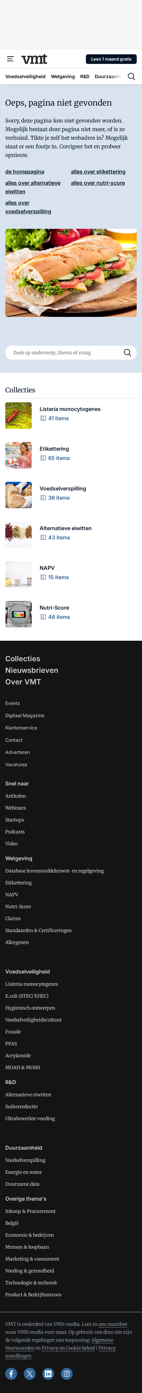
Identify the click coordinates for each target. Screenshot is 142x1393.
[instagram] (67, 1374)
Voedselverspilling (25, 1160)
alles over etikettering (98, 171)
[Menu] (10, 59)
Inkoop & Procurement (30, 1211)
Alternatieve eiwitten (28, 1095)
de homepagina (24, 171)
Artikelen (15, 796)
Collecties (22, 658)
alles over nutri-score (98, 182)
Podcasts (15, 832)
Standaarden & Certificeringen (38, 930)
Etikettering (18, 883)
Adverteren (17, 752)
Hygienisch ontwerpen (30, 1008)
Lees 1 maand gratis (111, 59)
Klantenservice (21, 727)
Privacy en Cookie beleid (68, 1348)
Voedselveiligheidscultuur (33, 1020)
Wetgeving (18, 858)
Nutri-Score (18, 907)
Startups (14, 820)
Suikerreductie (21, 1107)
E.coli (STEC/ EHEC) (27, 996)
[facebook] (11, 1374)
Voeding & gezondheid (29, 1271)
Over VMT (23, 681)
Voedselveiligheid (27, 971)
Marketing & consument (32, 1259)
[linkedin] (48, 1374)
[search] (131, 76)
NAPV (11, 895)
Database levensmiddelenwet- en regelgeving (54, 871)
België (11, 1223)
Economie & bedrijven (29, 1235)
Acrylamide (18, 1056)
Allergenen (17, 942)
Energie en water (23, 1172)
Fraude (13, 1032)
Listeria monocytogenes (31, 984)
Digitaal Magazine (24, 715)
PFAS (11, 1044)
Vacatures (16, 764)
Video (11, 844)
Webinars (15, 808)
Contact (13, 740)
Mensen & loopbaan (27, 1247)
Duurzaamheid (23, 1147)
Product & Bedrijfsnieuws (33, 1295)
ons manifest (112, 1324)
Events (12, 703)
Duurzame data (22, 1184)
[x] (30, 1374)
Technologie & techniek (31, 1283)
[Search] (127, 353)
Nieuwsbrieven (31, 670)
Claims (13, 918)
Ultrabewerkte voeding (30, 1118)
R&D (10, 1082)
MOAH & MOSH (22, 1067)
